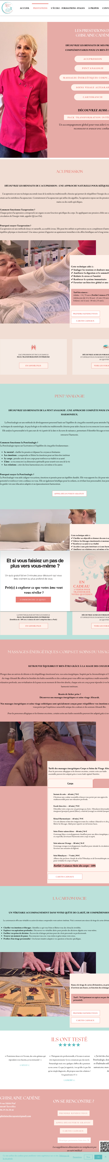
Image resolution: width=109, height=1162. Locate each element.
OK (98, 1157)
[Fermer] (105, 1157)
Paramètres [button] (77, 1157)
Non (88, 1157)
